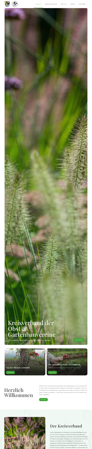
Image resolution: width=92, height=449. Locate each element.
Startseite (38, 4)
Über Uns (63, 4)
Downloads (82, 4)
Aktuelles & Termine (51, 4)
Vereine (72, 4)
